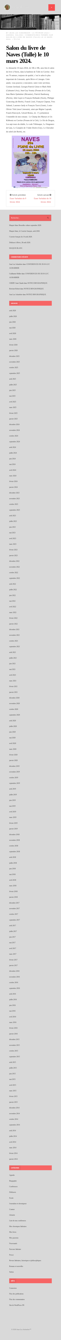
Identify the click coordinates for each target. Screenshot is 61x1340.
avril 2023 (12, 538)
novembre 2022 (14, 567)
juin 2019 (12, 800)
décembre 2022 (14, 561)
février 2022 (13, 618)
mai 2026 (12, 328)
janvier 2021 (13, 692)
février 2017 (13, 960)
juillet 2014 (13, 1136)
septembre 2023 (14, 510)
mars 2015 (12, 1091)
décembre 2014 (14, 1108)
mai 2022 (12, 601)
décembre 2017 (14, 903)
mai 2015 (12, 1079)
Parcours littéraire (15, 1249)
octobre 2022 (13, 573)
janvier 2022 (13, 624)
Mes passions (13, 1238)
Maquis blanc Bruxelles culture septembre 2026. (25, 225)
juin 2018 (12, 869)
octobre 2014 (13, 1119)
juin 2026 (12, 322)
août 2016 (12, 994)
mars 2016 (12, 1022)
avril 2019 (12, 812)
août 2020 (12, 721)
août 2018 (12, 857)
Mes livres (12, 1232)
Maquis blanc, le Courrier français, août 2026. (24, 231)
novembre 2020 (14, 703)
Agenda (10, 35)
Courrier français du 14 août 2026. (20, 237)
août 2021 (12, 652)
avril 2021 (12, 675)
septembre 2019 (14, 783)
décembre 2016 (14, 971)
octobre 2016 (13, 982)
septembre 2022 (14, 578)
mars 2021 (12, 681)
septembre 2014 (14, 1125)
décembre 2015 (14, 1039)
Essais (11, 1198)
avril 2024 (12, 470)
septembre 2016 (14, 988)
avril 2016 (12, 1017)
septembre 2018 (14, 852)
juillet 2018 (13, 863)
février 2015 (13, 1096)
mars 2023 (12, 544)
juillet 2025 (13, 385)
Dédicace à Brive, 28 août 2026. (20, 243)
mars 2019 (12, 817)
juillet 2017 (13, 931)
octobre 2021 (13, 641)
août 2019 (12, 789)
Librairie (12, 1215)
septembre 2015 (14, 1057)
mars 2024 (12, 476)
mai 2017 (12, 943)
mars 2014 (12, 1148)
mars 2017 (12, 954)
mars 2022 (12, 612)
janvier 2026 (13, 350)
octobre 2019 (13, 778)
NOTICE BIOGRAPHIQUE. (38, 283)
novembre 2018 (14, 840)
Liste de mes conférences (17, 1221)
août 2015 (12, 1062)
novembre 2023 (14, 499)
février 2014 (13, 1153)
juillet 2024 (13, 453)
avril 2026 (12, 333)
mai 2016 (12, 1011)
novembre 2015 (14, 1045)
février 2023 (13, 550)
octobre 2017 (13, 914)
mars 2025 (12, 407)
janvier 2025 (13, 419)
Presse (11, 1255)
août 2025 (12, 379)
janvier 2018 (13, 897)
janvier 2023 (13, 555)
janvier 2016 (13, 1034)
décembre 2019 (14, 766)
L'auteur (12, 1209)
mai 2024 (12, 464)
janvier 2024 (13, 487)
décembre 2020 (14, 698)
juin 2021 (12, 664)
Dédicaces (12, 1192)
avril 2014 (12, 1142)
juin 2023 (12, 527)
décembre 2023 (14, 493)
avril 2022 (12, 607)
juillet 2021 (13, 658)
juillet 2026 (13, 316)
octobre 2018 (13, 846)
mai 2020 (12, 738)
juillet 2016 (13, 1000)
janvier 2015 (13, 1102)
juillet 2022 (13, 590)
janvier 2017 (13, 965)
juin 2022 (12, 595)
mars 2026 (12, 339)
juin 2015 (12, 1074)
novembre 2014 (14, 1114)
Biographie (13, 1181)
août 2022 (12, 584)
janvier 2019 (13, 829)
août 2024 (12, 447)
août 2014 (12, 1131)
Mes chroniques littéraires (18, 1226)
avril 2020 (12, 743)
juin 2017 (12, 937)
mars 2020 (12, 749)
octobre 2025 (13, 368)
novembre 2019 (14, 772)
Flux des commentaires (17, 1299)
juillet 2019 (13, 795)
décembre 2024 (14, 424)
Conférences (13, 1187)
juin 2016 (12, 1005)
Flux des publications (16, 1294)
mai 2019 (12, 806)
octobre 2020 (13, 709)
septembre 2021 (14, 647)
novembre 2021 (14, 635)
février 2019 (13, 823)
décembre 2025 (14, 356)
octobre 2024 (13, 436)
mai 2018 (12, 874)
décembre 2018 (14, 835)
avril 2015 (12, 1085)
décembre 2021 (14, 629)
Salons (19, 35)
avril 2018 (12, 880)
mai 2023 (12, 533)
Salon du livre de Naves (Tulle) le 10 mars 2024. (27, 54)
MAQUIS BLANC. (16, 248)
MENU (51, 7)
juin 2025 (12, 390)
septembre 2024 (14, 442)
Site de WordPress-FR (16, 1305)
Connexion (13, 1288)
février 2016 (13, 1028)
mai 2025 (12, 396)
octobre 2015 (13, 1051)
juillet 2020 (13, 726)
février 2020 (13, 755)
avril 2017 (12, 948)
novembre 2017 (14, 908)
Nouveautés (13, 1243)
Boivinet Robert (14, 289)
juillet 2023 (13, 521)
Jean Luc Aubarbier (19, 33)
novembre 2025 (14, 362)
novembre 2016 (14, 977)
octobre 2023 (13, 504)
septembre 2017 (14, 920)
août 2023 (12, 516)
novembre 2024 (14, 430)
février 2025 (13, 413)
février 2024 (13, 481)
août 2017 (12, 926)
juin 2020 (12, 732)
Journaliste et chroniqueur (18, 1204)
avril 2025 (12, 402)
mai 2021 (12, 669)
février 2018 (13, 891)
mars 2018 (12, 886)
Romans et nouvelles (16, 1266)
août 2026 (12, 311)
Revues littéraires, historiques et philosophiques (25, 1261)
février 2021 (13, 686)
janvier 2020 (13, 760)
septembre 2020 (14, 715)
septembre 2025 (14, 373)
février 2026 (13, 345)
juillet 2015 (13, 1068)
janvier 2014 (13, 1159)
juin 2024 (12, 459)
